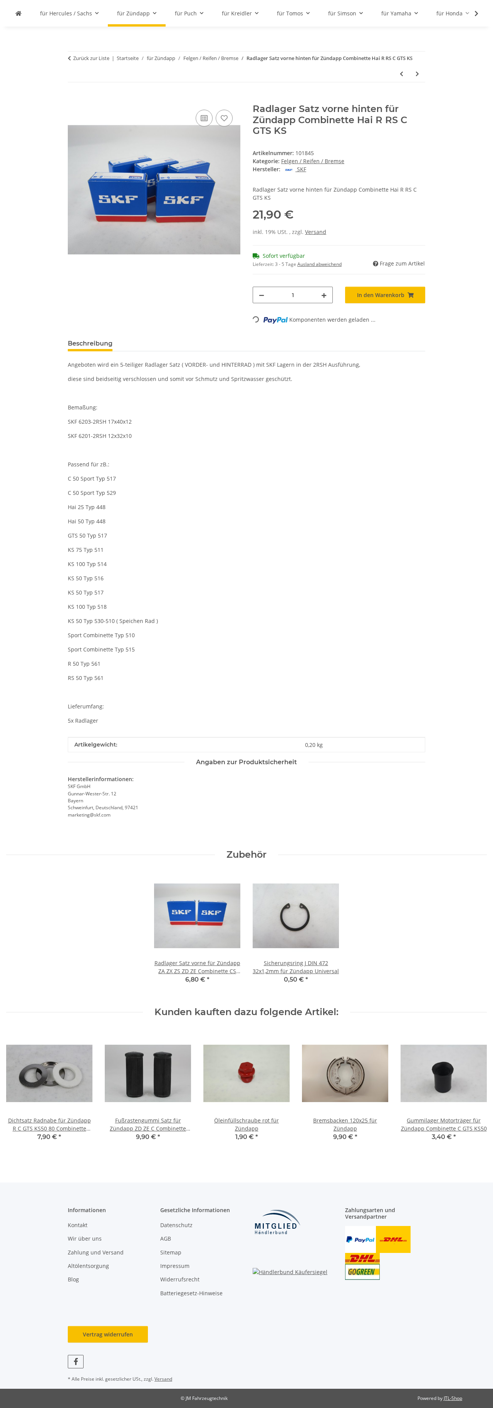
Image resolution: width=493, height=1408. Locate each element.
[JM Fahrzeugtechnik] (18, 13)
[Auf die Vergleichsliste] (204, 118)
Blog (73, 1279)
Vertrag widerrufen (108, 1334)
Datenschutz (176, 1225)
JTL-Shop (453, 1398)
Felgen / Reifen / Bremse (312, 161)
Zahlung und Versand (96, 1252)
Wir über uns (85, 1238)
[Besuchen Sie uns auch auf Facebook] (76, 1361)
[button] (471, 13)
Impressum (174, 1265)
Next (474, 1090)
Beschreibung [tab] (90, 343)
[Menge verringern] (261, 295)
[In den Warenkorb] (74, 99)
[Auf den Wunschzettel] (224, 118)
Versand (315, 232)
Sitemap (170, 1252)
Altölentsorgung (88, 1265)
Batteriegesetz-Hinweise (191, 1293)
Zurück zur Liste (91, 58)
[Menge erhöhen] (323, 295)
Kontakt (77, 1225)
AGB (165, 1238)
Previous (19, 1090)
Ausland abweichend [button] (319, 264)
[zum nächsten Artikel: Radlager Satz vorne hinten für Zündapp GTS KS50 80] (417, 73)
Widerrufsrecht (180, 1279)
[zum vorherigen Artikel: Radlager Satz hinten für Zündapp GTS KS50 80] (401, 73)
